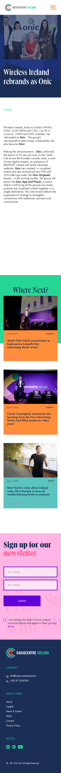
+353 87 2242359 (19, 680)
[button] (55, 7)
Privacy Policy (13, 725)
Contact (10, 721)
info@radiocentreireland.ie (23, 676)
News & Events (14, 711)
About (9, 702)
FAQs (9, 716)
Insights (10, 706)
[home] (20, 7)
